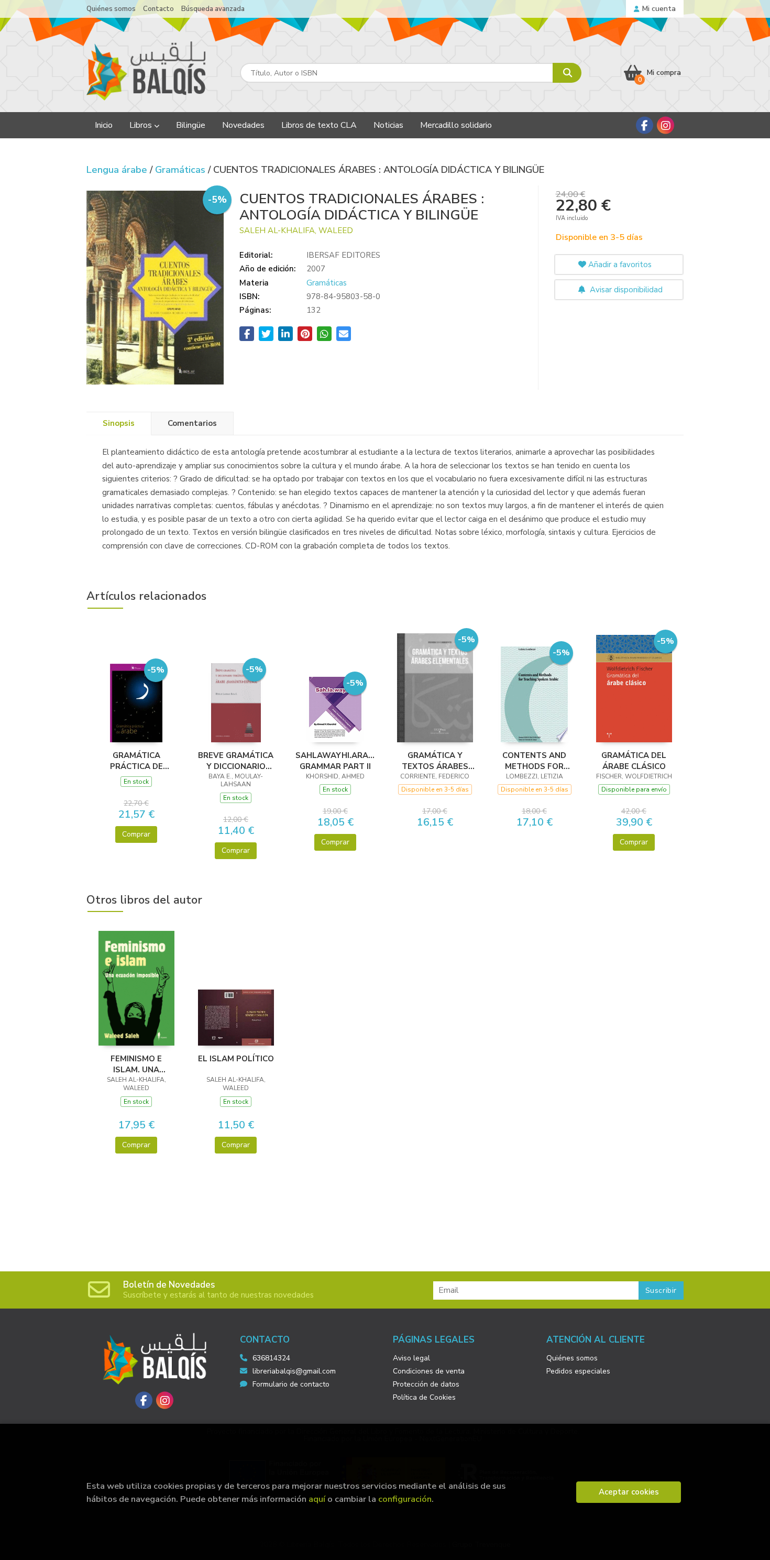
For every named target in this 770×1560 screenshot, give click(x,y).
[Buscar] (567, 73)
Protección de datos (426, 1384)
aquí (317, 1499)
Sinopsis (119, 423)
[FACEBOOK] (644, 125)
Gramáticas (181, 169)
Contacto (158, 9)
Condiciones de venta (429, 1371)
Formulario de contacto (290, 1384)
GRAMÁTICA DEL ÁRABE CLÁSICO (633, 760)
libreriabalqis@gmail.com (294, 1371)
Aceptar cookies (629, 1492)
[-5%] (136, 702)
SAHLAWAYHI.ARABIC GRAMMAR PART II (335, 760)
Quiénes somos (111, 9)
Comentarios (192, 423)
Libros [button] (141, 125)
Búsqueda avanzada (213, 9)
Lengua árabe (118, 169)
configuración (405, 1499)
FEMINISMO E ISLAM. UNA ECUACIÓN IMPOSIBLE (136, 1063)
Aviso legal (411, 1358)
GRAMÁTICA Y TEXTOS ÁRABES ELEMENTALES (435, 760)
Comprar (136, 834)
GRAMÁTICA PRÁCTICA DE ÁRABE (136, 760)
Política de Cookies (424, 1397)
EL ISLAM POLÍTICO (236, 1058)
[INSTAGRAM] (665, 125)
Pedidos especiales (578, 1371)
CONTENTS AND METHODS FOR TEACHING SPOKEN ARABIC (534, 760)
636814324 (271, 1358)
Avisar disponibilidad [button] (625, 289)
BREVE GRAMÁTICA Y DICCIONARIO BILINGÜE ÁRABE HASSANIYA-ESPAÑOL (235, 760)
